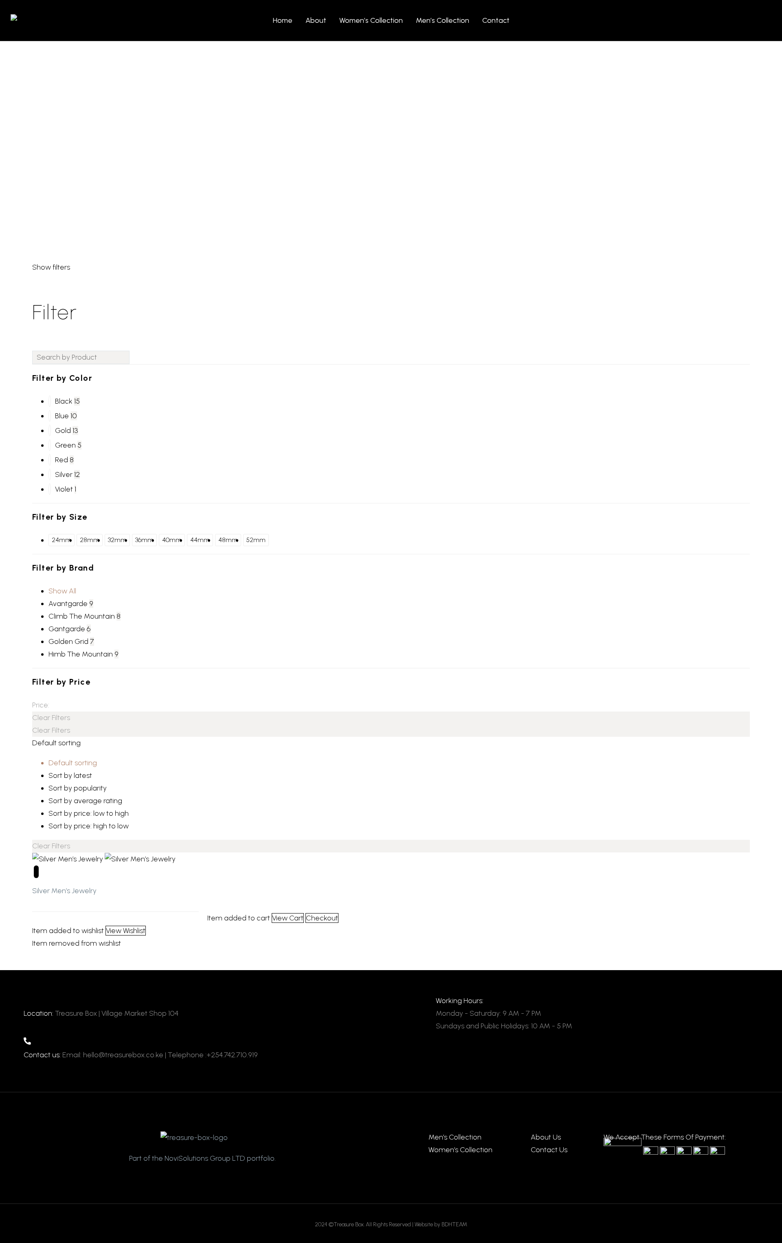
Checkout (322, 918)
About (315, 20)
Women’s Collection (371, 20)
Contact (496, 20)
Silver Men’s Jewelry (64, 890)
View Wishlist (125, 930)
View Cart (287, 918)
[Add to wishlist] (36, 871)
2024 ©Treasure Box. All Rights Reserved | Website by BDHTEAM (391, 1224)
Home (282, 20)
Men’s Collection (442, 20)
